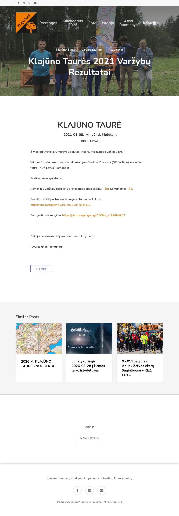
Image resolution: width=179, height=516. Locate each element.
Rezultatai (115, 49)
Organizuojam (92, 49)
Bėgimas (128, 328)
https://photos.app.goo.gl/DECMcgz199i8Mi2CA (94, 215)
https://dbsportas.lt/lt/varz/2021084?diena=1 (60, 204)
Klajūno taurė (66, 49)
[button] (161, 23)
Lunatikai (78, 328)
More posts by (89, 438)
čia (107, 188)
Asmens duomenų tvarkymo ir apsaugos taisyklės (79, 478)
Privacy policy (123, 478)
